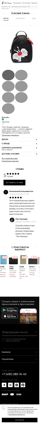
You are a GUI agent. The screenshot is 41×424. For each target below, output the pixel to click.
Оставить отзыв (14, 182)
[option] (20, 48)
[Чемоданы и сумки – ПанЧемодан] (7, 3)
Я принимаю (15, 339)
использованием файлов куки (17, 414)
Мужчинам (26, 3)
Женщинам (17, 3)
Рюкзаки (5, 7)
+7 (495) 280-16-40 (14, 374)
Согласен (19, 420)
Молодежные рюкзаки (19, 7)
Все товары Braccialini (10, 158)
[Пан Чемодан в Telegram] (4, 385)
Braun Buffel (13, 269)
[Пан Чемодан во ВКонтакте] (10, 385)
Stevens (32, 269)
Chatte (22, 270)
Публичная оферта (10, 403)
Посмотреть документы (10, 135)
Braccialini (5, 8)
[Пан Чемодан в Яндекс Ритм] (23, 385)
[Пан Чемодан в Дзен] (16, 385)
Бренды (34, 3)
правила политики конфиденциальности (15, 340)
